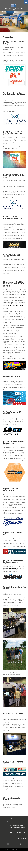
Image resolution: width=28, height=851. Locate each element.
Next (20, 841)
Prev (8, 841)
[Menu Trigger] (26, 2)
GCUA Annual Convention (8, 498)
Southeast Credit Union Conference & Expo (14, 449)
